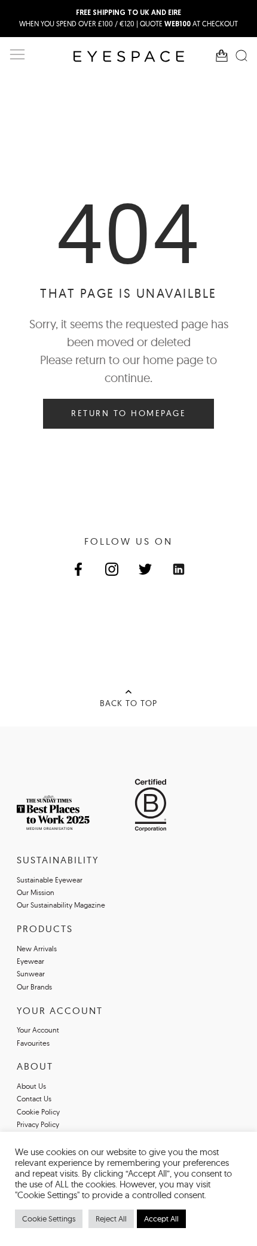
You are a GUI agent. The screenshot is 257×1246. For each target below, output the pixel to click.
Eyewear (30, 961)
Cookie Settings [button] (48, 1218)
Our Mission (35, 892)
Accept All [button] (161, 1218)
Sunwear (31, 973)
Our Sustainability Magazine (61, 904)
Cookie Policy (38, 1111)
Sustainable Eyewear (49, 879)
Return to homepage (128, 413)
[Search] (241, 55)
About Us (31, 1086)
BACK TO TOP (128, 703)
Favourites (33, 1043)
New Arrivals (37, 948)
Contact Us (34, 1098)
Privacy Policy (38, 1124)
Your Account (38, 1029)
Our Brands (34, 986)
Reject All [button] (111, 1218)
